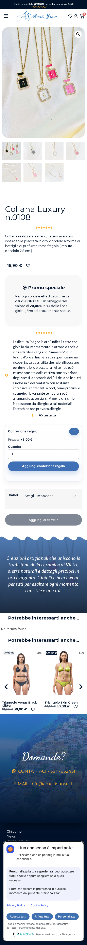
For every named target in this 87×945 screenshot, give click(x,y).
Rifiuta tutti (42, 916)
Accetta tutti (18, 916)
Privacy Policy (15, 905)
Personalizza (66, 916)
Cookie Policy (39, 905)
